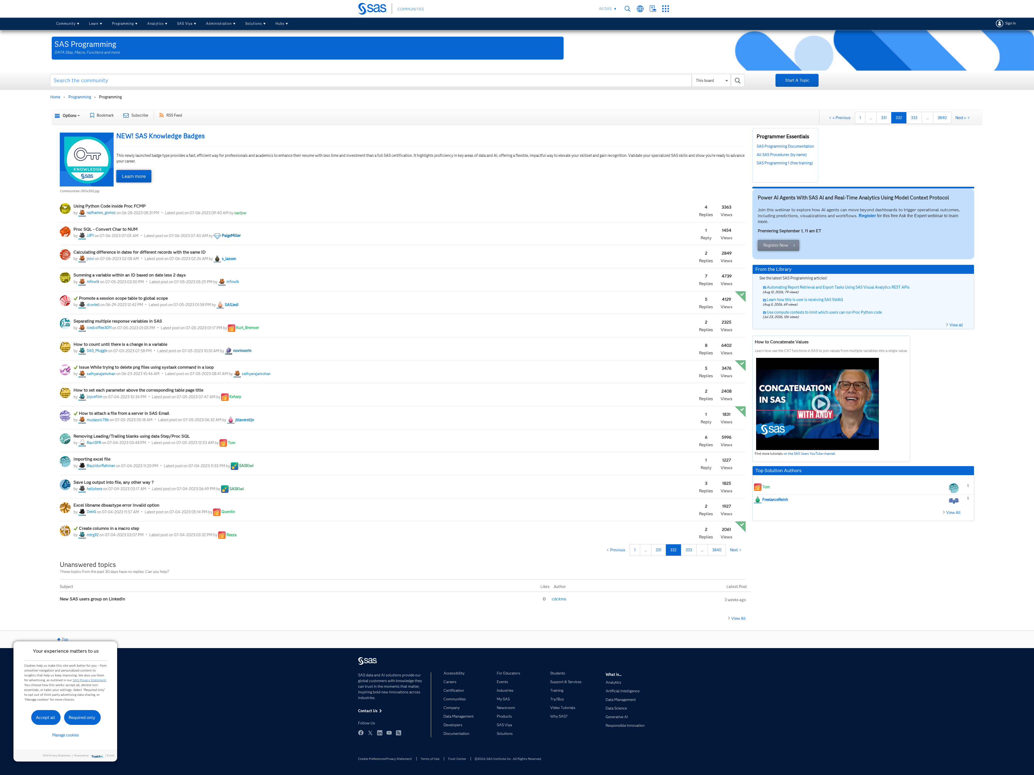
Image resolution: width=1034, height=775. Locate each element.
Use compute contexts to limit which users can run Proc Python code (824, 312)
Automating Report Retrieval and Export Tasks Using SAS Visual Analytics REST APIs (838, 287)
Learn (94, 24)
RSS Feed (174, 115)
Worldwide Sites (640, 8)
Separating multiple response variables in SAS (118, 321)
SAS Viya (185, 24)
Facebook (361, 732)
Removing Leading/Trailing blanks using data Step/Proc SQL (132, 436)
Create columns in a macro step (109, 528)
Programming (123, 24)
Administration (219, 24)
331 (884, 117)
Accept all (45, 717)
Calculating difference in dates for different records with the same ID (140, 252)
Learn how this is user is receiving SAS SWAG (805, 299)
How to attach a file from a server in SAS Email (124, 413)
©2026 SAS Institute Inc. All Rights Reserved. (508, 759)
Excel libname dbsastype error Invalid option (116, 505)
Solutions (253, 24)
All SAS (605, 8)
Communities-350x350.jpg (79, 191)
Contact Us (652, 8)
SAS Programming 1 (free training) (785, 163)
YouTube (389, 732)
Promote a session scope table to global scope (123, 298)
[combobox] (397, 80)
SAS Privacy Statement (89, 680)
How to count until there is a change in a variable (120, 344)
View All (738, 618)
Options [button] (69, 115)
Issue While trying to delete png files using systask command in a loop (146, 367)
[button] (87, 159)
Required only (82, 717)
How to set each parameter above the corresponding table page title (139, 390)
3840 (942, 117)
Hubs (279, 24)
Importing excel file (92, 459)
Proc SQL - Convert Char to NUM (106, 229)
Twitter (370, 732)
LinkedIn (379, 732)
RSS (398, 732)
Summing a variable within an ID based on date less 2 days (130, 275)
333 (914, 117)
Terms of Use (430, 759)
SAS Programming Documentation (785, 146)
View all (956, 325)
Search (627, 8)
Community (66, 24)
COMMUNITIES (410, 9)
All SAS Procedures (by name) (782, 154)
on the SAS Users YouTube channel (809, 454)
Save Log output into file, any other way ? (114, 482)
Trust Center (457, 759)
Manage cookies (65, 735)
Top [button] (65, 639)
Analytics (155, 24)
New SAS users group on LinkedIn (93, 598)
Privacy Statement (399, 759)
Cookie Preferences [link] (372, 759)
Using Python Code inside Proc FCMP (110, 206)
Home (55, 97)
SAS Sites (665, 8)
